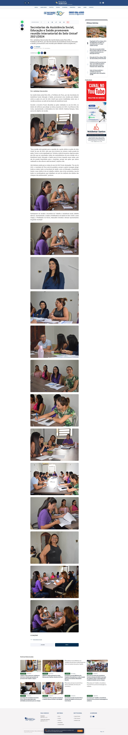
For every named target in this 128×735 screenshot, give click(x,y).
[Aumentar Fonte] (41, 22)
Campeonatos (61, 724)
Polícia (58, 7)
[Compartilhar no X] (22, 29)
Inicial (36, 7)
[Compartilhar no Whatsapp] (22, 22)
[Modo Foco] (60, 22)
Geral (79, 7)
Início (66, 644)
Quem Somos (43, 7)
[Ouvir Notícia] (64, 22)
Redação (38, 46)
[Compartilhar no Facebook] (22, 25)
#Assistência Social (37, 639)
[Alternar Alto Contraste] (52, 22)
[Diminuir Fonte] (44, 22)
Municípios (72, 7)
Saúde (84, 7)
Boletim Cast (77, 720)
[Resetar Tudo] (67, 22)
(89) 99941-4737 (44, 717)
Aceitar (80, 730)
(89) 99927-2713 (44, 721)
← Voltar (42, 644)
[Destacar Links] (56, 22)
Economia (64, 7)
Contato (91, 7)
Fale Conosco (77, 718)
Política (51, 7)
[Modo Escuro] (48, 22)
